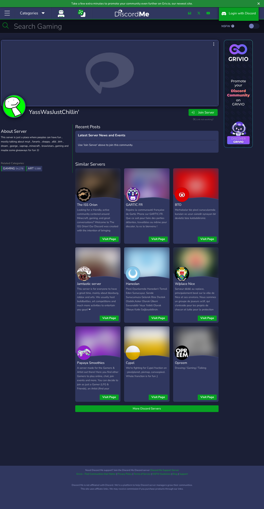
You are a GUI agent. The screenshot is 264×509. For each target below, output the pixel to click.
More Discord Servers (147, 409)
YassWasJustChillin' (54, 112)
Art (34, 168)
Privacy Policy (124, 474)
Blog (175, 474)
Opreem (181, 362)
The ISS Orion (87, 204)
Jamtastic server (89, 283)
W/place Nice (185, 283)
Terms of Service (142, 474)
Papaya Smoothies (91, 362)
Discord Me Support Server (164, 470)
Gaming (13, 168)
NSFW (226, 26)
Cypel (130, 362)
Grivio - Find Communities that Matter (96, 474)
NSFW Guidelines (161, 474)
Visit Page (109, 239)
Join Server (206, 112)
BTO (178, 204)
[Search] (5, 25)
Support (183, 474)
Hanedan (132, 283)
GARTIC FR (134, 204)
